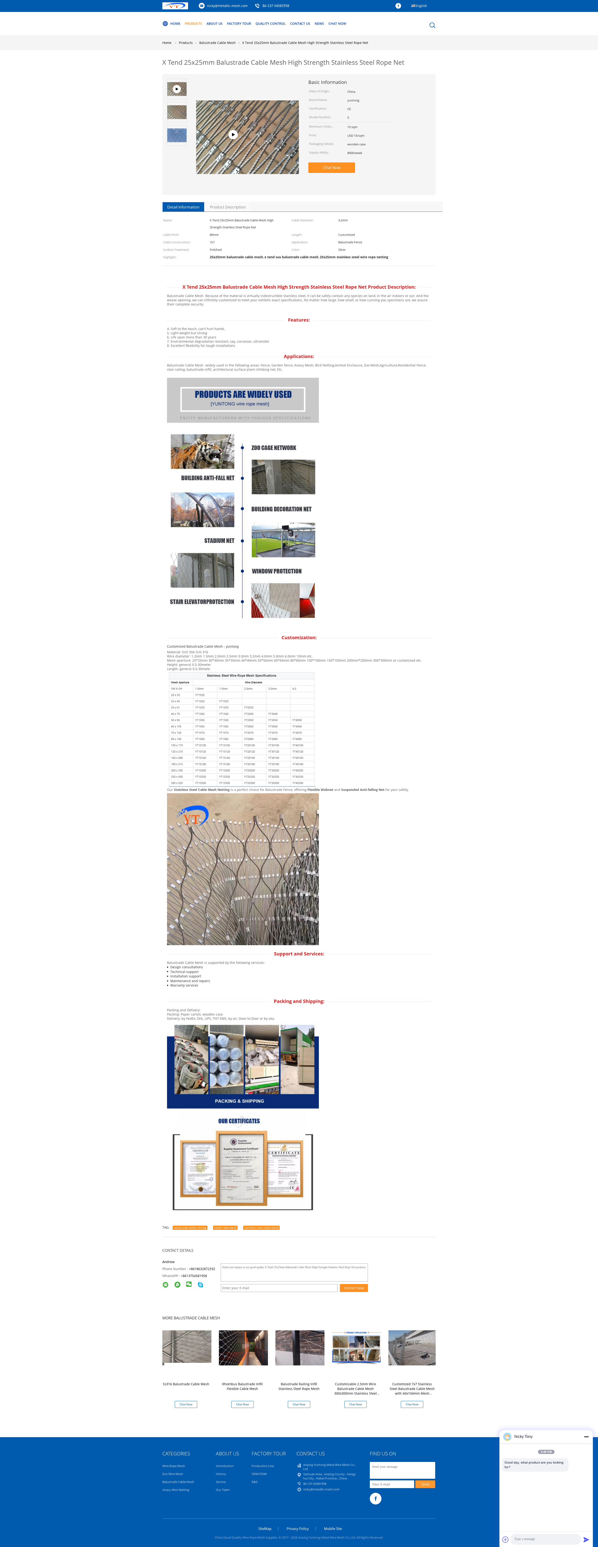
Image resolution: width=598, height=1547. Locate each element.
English (421, 6)
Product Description (228, 207)
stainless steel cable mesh (261, 1228)
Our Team (223, 1490)
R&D (255, 1482)
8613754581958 (195, 1276)
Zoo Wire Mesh (172, 1474)
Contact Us (300, 23)
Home (175, 23)
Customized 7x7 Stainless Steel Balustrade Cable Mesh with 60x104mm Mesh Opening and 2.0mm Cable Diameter (412, 1393)
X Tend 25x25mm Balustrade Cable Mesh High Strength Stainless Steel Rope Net (305, 42)
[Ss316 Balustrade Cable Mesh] (186, 1346)
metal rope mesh (225, 1228)
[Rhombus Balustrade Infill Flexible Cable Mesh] (243, 1347)
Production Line (263, 1466)
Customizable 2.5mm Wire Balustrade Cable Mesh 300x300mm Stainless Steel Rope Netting (355, 1391)
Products (193, 23)
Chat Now (337, 23)
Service (221, 1482)
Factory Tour (239, 23)
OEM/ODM (259, 1474)
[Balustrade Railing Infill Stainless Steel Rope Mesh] (299, 1347)
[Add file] (505, 1539)
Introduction (225, 1466)
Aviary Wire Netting (175, 1490)
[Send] (586, 1539)
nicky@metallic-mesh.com (227, 6)
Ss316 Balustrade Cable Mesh (186, 1384)
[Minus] (586, 1436)
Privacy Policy (298, 1528)
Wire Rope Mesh (173, 1466)
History (221, 1474)
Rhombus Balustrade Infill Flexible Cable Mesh (242, 1386)
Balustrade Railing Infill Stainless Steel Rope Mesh (299, 1386)
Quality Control (271, 23)
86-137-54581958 (276, 6)
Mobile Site (333, 1528)
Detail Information (183, 207)
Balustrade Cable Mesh (178, 1482)
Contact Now (354, 1288)
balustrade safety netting (190, 1228)
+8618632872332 (202, 1269)
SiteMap (264, 1528)
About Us (214, 23)
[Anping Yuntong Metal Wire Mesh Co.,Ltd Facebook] (399, 6)
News (319, 23)
